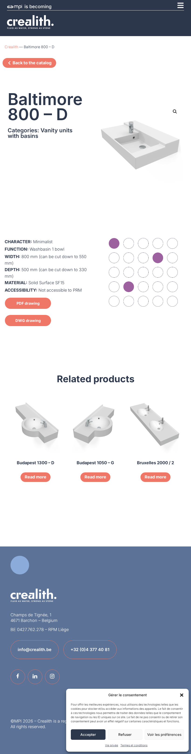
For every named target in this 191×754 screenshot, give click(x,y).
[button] (181, 695)
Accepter (88, 734)
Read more (35, 476)
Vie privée (111, 745)
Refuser (125, 734)
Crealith (11, 47)
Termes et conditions (133, 745)
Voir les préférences (164, 734)
